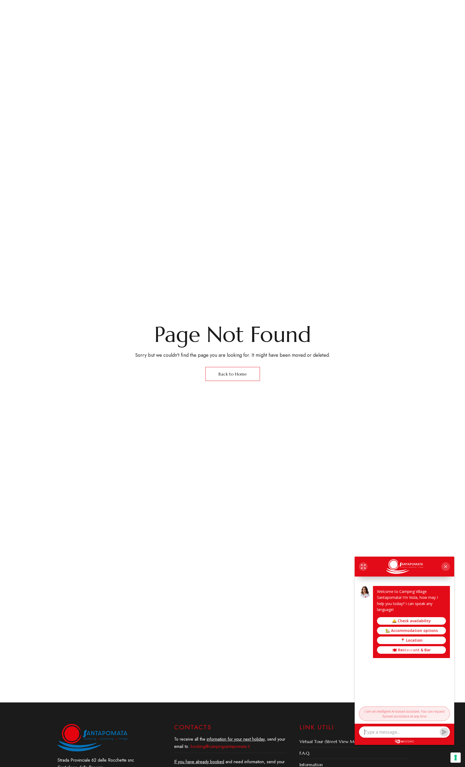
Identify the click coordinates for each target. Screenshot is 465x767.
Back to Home (233, 374)
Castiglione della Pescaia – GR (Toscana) (102, 7)
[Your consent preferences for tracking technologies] (455, 757)
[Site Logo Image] (294, 39)
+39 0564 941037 (314, 7)
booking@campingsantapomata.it (371, 7)
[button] (352, 39)
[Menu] (62, 30)
